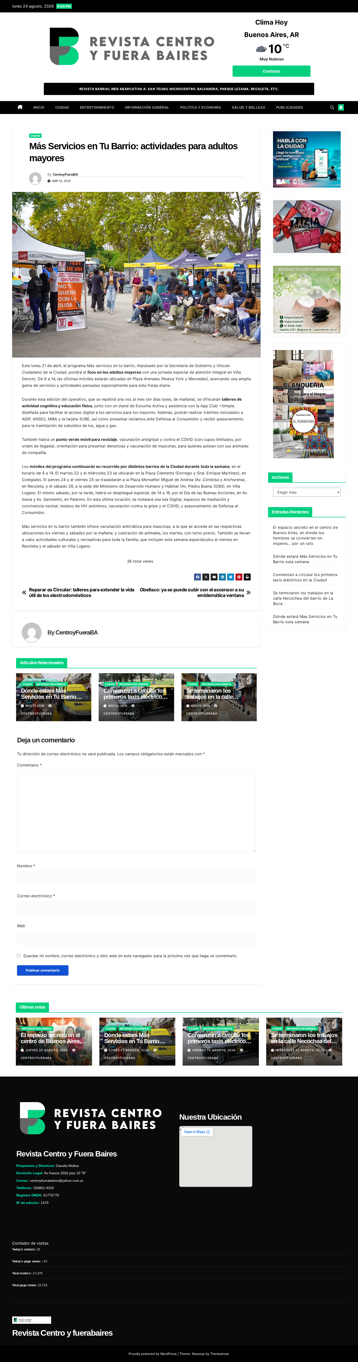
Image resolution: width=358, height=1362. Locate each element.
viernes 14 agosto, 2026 (214, 1050)
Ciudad (62, 107)
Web (21, 925)
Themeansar (219, 1354)
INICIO (39, 107)
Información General (147, 107)
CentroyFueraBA (65, 174)
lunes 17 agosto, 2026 (129, 1050)
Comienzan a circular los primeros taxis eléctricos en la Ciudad (134, 696)
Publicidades (289, 107)
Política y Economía (200, 107)
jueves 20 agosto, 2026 (47, 1050)
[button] (332, 107)
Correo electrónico (36, 895)
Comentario (29, 765)
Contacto (271, 71)
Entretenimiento (97, 107)
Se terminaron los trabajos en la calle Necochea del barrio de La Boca (303, 598)
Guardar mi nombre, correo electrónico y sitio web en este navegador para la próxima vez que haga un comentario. (130, 955)
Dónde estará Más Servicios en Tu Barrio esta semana (48, 696)
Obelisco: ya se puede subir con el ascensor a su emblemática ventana (192, 592)
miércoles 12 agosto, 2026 (300, 1050)
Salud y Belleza (248, 107)
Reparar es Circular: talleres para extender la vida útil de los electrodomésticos (81, 592)
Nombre (26, 865)
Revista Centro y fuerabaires (62, 1332)
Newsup (198, 1354)
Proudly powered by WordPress (153, 1354)
